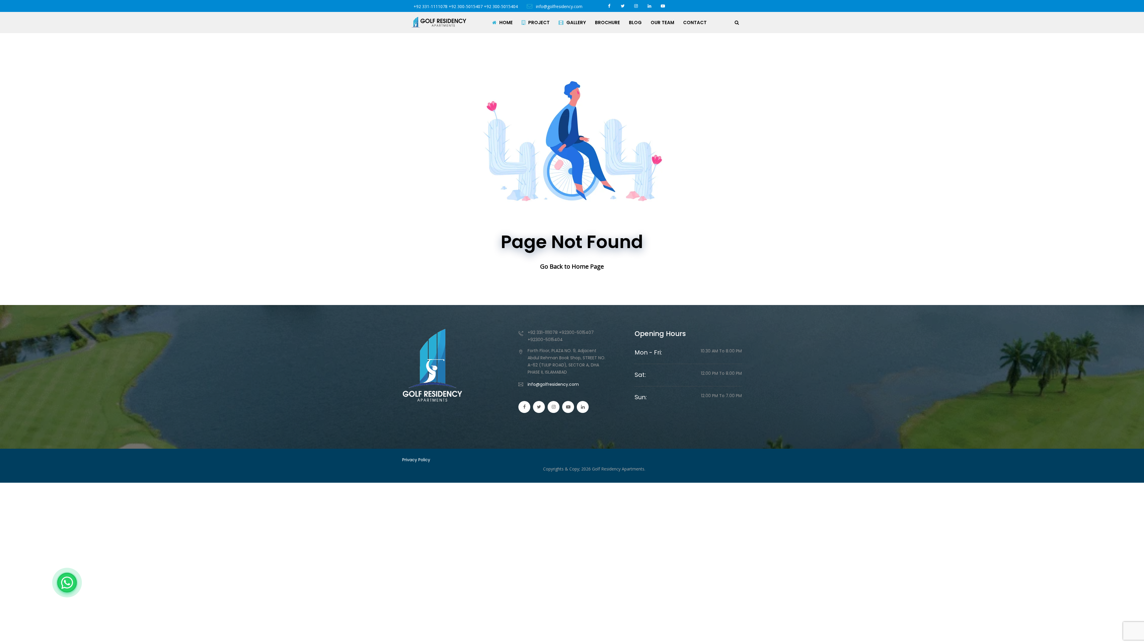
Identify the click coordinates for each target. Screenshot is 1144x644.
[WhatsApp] (67, 582)
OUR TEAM (662, 22)
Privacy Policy (416, 460)
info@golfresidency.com (558, 6)
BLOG (635, 22)
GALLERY (576, 22)
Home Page (588, 266)
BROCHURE (607, 22)
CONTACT (695, 22)
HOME (506, 22)
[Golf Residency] (438, 22)
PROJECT (539, 22)
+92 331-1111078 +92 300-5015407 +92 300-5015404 (466, 6)
